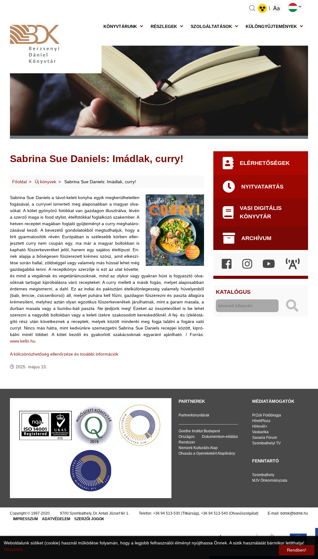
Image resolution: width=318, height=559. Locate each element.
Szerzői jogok (89, 519)
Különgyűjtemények (271, 26)
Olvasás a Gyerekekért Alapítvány (207, 453)
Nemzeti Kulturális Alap (198, 448)
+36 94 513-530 (166, 513)
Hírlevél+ (259, 426)
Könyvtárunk (120, 26)
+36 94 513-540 (214, 513)
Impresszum (25, 519)
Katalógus (233, 292)
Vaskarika (260, 432)
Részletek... (15, 549)
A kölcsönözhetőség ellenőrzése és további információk (64, 354)
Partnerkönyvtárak (194, 415)
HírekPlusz (261, 421)
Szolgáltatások (211, 26)
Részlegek (164, 26)
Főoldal (19, 181)
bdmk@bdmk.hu (294, 513)
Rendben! (296, 550)
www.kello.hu (22, 341)
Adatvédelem (56, 519)
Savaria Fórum (264, 437)
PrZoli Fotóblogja (266, 415)
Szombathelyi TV (266, 443)
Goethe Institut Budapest (199, 431)
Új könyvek (45, 181)
